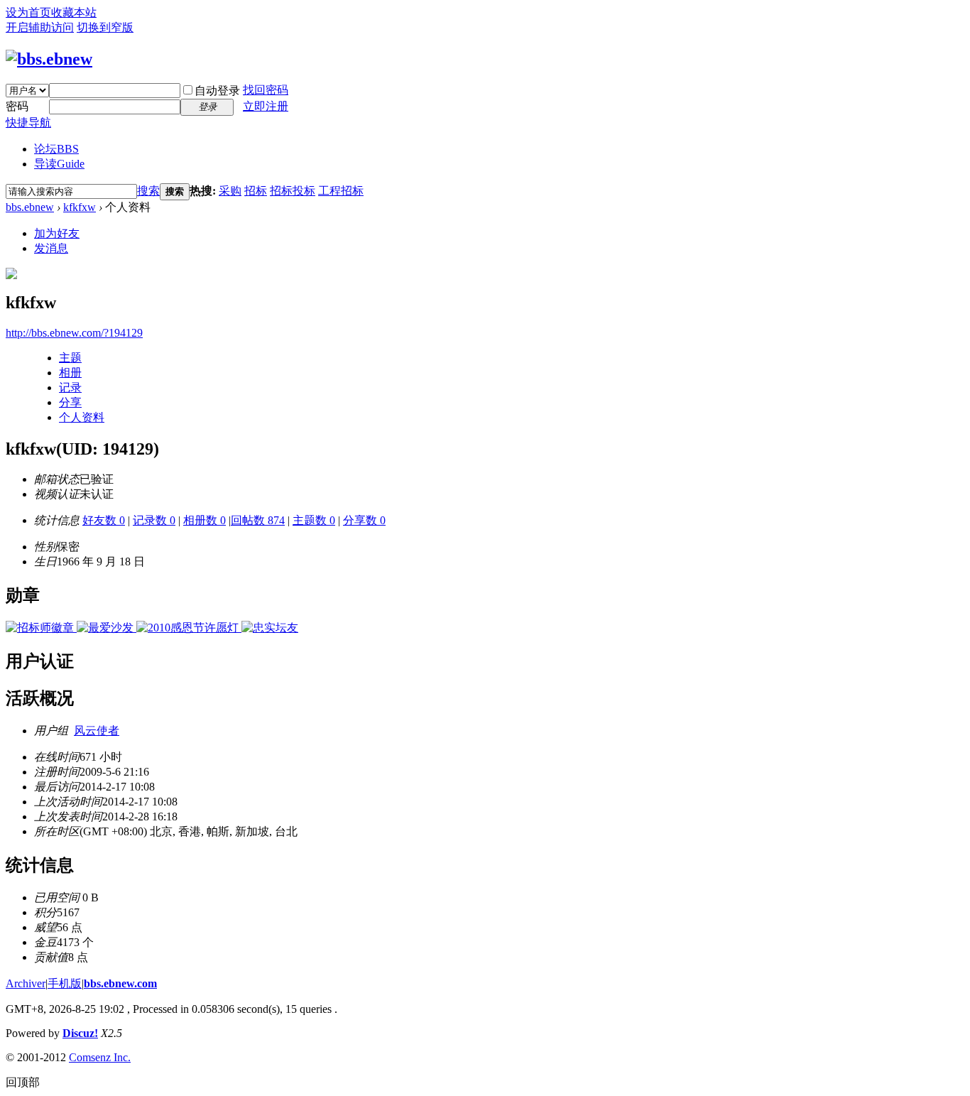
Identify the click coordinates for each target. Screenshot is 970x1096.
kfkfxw (79, 207)
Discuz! (80, 1033)
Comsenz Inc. (100, 1057)
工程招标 (341, 191)
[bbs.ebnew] (49, 59)
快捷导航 (28, 122)
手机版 (65, 983)
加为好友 (57, 233)
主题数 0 (314, 520)
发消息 (51, 248)
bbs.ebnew (30, 207)
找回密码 (265, 90)
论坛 (56, 149)
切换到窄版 (105, 27)
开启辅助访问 (40, 27)
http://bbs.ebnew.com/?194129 (74, 333)
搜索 (148, 191)
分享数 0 (364, 520)
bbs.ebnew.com (120, 983)
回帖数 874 (258, 520)
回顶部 (23, 1082)
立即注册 (265, 106)
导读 (59, 164)
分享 (70, 402)
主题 (70, 358)
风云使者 (96, 731)
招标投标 (292, 191)
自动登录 (217, 91)
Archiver (25, 983)
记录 (70, 387)
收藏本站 (74, 12)
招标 (255, 191)
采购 (230, 191)
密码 (17, 106)
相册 (70, 373)
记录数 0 (154, 520)
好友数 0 (103, 520)
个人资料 (81, 417)
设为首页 (28, 12)
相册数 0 (204, 520)
